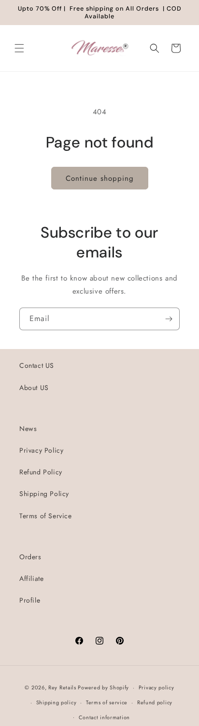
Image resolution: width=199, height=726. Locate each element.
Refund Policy (40, 472)
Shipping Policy (44, 493)
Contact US (36, 365)
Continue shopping (100, 178)
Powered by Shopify (103, 687)
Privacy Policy (41, 450)
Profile (29, 600)
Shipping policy (56, 702)
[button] (19, 48)
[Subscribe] (168, 319)
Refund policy (154, 702)
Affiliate (31, 578)
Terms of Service (45, 516)
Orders (30, 557)
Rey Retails (62, 687)
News (28, 428)
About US (34, 387)
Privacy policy (156, 687)
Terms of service (107, 702)
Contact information (104, 717)
